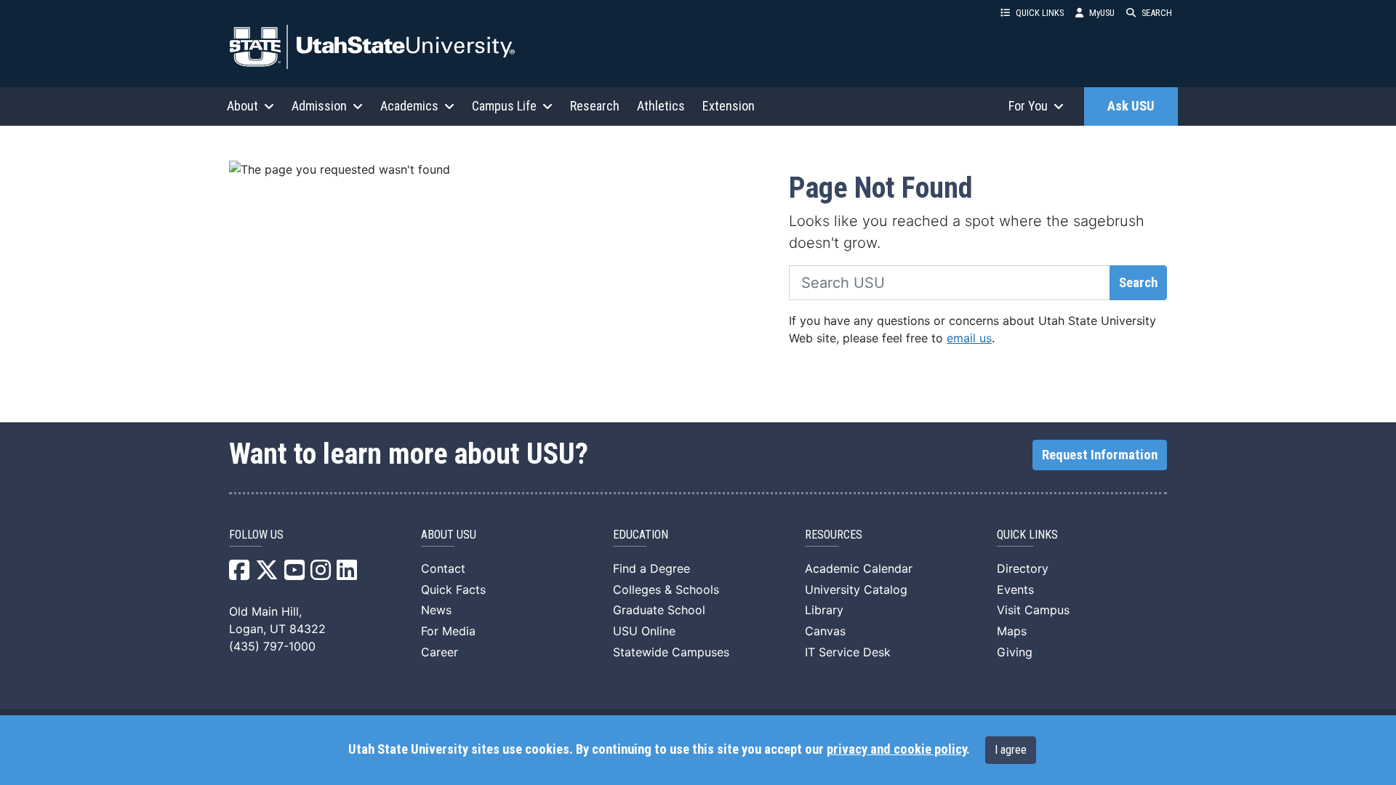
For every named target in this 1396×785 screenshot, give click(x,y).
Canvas (825, 631)
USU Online (644, 631)
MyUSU (1102, 12)
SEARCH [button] (1157, 12)
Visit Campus (1033, 610)
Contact (443, 568)
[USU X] (266, 574)
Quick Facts (453, 589)
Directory (1022, 568)
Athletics (661, 105)
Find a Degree (651, 568)
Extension (728, 105)
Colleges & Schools (666, 589)
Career (439, 652)
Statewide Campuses (671, 652)
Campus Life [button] (504, 105)
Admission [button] (319, 105)
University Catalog (856, 589)
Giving (1014, 652)
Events (1015, 589)
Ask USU (1131, 106)
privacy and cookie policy (896, 749)
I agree (1011, 750)
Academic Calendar (858, 568)
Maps (1012, 631)
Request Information (1100, 455)
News (436, 610)
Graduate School (659, 610)
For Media (448, 631)
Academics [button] (409, 105)
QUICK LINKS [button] (1040, 12)
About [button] (242, 105)
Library (824, 610)
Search (1138, 283)
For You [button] (1028, 105)
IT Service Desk (848, 652)
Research (594, 105)
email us (969, 338)
